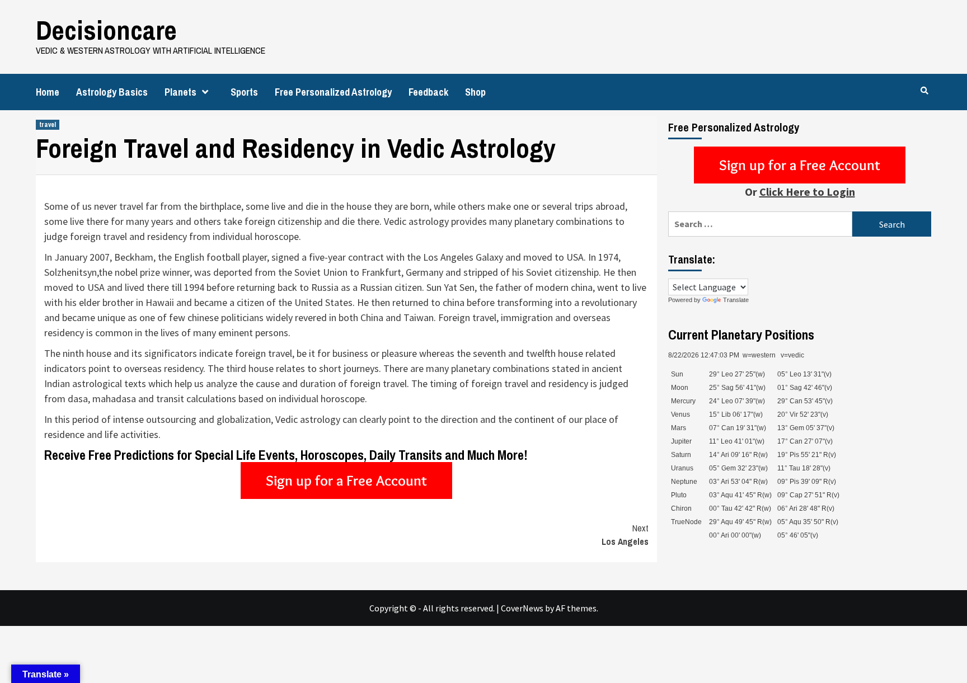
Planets (180, 92)
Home (47, 92)
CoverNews (522, 608)
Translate (736, 299)
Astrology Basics (112, 92)
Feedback (428, 92)
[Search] (924, 90)
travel (47, 124)
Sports (244, 92)
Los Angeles (625, 535)
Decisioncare (106, 30)
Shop (475, 92)
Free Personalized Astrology (333, 92)
